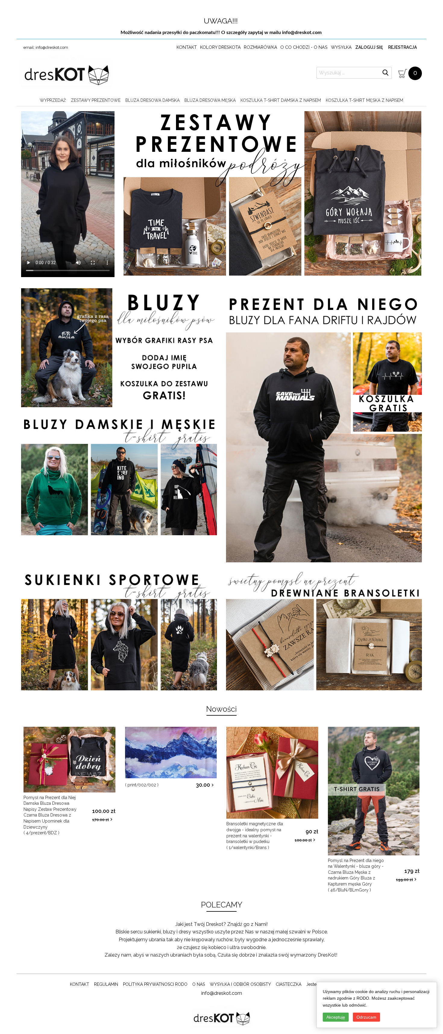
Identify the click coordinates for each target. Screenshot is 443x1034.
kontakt (187, 47)
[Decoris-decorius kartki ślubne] (66, 74)
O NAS (198, 984)
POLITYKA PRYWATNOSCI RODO (155, 984)
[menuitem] (52, 100)
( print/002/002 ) (142, 785)
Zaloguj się (369, 47)
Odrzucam (366, 1017)
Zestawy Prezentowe (96, 100)
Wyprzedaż (53, 100)
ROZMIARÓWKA (260, 47)
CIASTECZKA (288, 984)
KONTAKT (79, 984)
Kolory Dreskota (220, 47)
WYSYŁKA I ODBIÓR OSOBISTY (240, 984)
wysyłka (341, 47)
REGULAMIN (106, 984)
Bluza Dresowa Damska (152, 100)
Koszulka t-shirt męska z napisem (364, 100)
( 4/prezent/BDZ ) (50, 815)
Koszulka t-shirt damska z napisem (280, 100)
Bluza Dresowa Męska (210, 100)
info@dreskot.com (302, 32)
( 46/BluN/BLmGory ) (356, 875)
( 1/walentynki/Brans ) (254, 835)
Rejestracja (402, 47)
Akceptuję (335, 1017)
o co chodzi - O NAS (304, 47)
